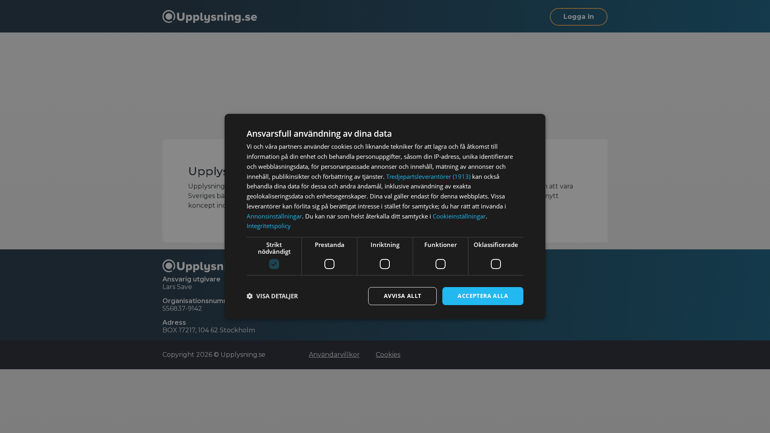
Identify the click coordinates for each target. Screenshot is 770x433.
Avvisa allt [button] (402, 295)
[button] (272, 296)
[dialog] (385, 216)
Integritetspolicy (269, 226)
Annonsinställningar (274, 216)
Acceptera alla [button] (483, 295)
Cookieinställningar (459, 216)
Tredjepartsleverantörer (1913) (428, 176)
